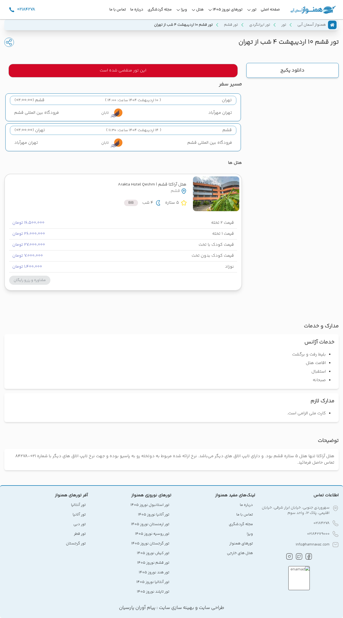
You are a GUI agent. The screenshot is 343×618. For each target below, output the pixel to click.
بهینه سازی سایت (176, 608)
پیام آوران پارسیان (137, 608)
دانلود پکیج (292, 70)
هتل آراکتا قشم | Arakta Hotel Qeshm (152, 184)
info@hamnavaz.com (313, 545)
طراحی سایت (211, 608)
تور (283, 25)
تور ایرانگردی (259, 25)
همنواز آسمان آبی (311, 25)
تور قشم (231, 25)
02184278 (322, 523)
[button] (29, 280)
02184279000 (318, 534)
